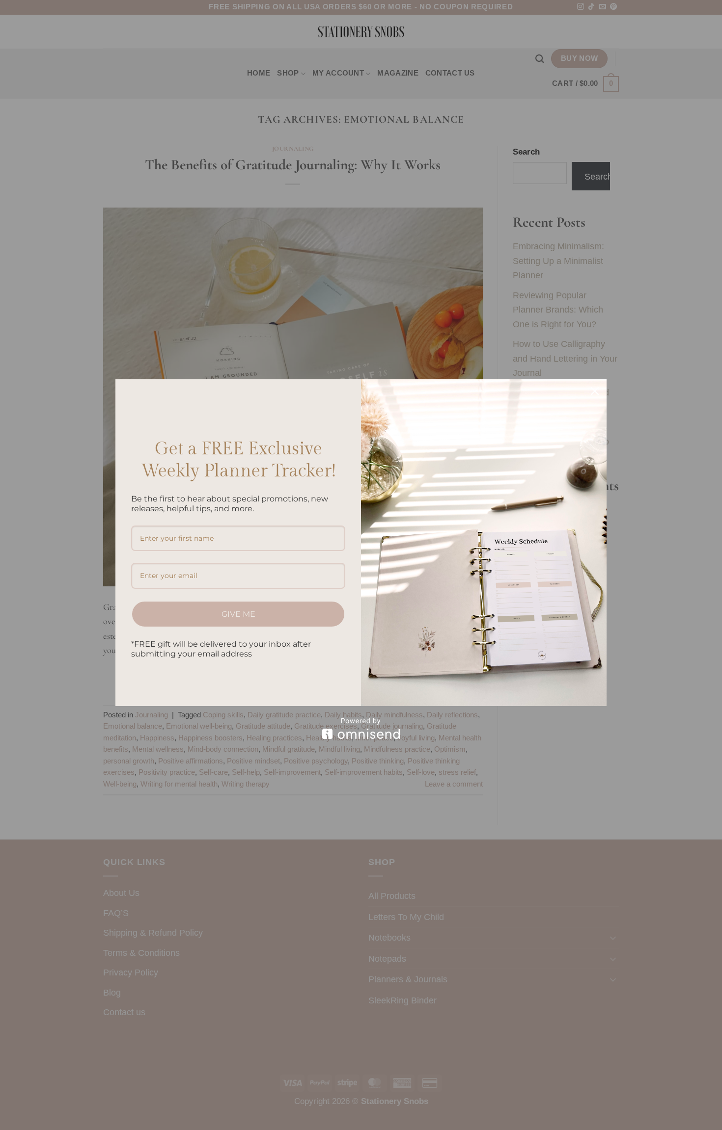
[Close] (595, 391)
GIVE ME (238, 614)
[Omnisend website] (361, 728)
